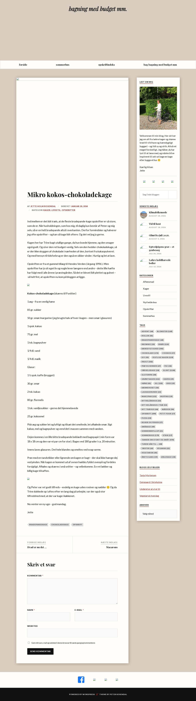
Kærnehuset (150, 388)
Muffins (166, 396)
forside (23, 64)
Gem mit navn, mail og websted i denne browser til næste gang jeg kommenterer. (63, 643)
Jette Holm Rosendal (43, 206)
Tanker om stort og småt (158, 440)
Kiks (170, 383)
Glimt (169, 370)
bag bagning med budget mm (160, 64)
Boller (147, 336)
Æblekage (168, 457)
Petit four (167, 414)
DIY (145, 357)
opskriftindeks (106, 64)
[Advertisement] (98, 39)
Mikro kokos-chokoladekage (69, 194)
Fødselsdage (150, 370)
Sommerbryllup (152, 431)
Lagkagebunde (151, 392)
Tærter (147, 448)
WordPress (89, 694)
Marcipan (149, 396)
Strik (167, 435)
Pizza (146, 418)
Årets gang (150, 457)
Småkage (148, 427)
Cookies (168, 353)
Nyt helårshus (150, 302)
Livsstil (56, 210)
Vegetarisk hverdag (149, 495)
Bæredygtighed (152, 348)
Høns (146, 383)
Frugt (147, 362)
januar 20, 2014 (79, 206)
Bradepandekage (38, 524)
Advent (147, 331)
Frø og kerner (151, 366)
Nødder (168, 409)
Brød (163, 344)
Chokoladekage (60, 524)
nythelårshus (151, 401)
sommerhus (62, 64)
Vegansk (163, 448)
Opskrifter (68, 210)
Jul (159, 383)
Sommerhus (149, 315)
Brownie (148, 344)
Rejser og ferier (152, 422)
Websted (32, 626)
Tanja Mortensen (148, 475)
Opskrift (77, 524)
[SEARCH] (172, 194)
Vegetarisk (149, 453)
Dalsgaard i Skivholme (151, 482)
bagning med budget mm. (98, 8)
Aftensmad (148, 281)
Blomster (164, 331)
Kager (47, 210)
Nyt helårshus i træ (154, 405)
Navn (31, 610)
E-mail (79, 610)
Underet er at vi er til (150, 489)
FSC (168, 366)
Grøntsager (151, 379)
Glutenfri (149, 375)
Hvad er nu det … (36, 547)
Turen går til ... (152, 444)
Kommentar (35, 576)
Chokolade (150, 353)
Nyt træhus (150, 409)
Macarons (112, 547)
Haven (168, 379)
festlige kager (163, 357)
